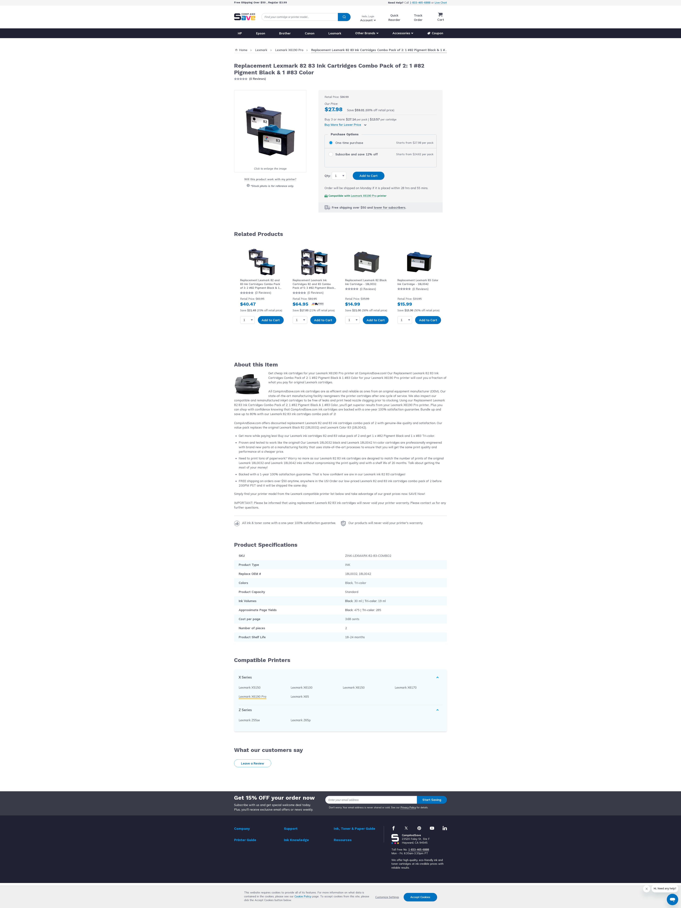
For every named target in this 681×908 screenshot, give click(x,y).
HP (240, 33)
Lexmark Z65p (301, 720)
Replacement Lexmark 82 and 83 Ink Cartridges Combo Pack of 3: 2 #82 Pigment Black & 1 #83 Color (260, 284)
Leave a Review (252, 763)
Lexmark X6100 (301, 687)
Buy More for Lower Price (343, 124)
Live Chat (441, 2)
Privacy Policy (408, 807)
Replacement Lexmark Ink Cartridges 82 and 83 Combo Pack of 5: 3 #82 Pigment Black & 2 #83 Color (313, 284)
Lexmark (334, 33)
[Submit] (344, 17)
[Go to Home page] (244, 16)
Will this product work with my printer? (270, 179)
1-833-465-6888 (420, 2)
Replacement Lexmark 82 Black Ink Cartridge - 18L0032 (366, 282)
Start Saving (431, 800)
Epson (260, 33)
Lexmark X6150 (354, 687)
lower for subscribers (389, 207)
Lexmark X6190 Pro (364, 195)
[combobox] (305, 17)
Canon (309, 33)
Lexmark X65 (300, 696)
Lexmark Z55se (249, 720)
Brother (285, 33)
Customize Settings (387, 897)
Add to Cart (271, 320)
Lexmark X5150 (250, 687)
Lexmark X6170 (406, 687)
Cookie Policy (302, 896)
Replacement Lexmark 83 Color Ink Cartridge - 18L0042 (417, 282)
